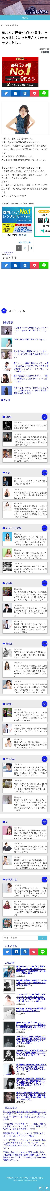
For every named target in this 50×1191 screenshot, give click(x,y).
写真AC (9, 254)
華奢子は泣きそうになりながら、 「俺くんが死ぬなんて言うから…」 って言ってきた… (30, 378)
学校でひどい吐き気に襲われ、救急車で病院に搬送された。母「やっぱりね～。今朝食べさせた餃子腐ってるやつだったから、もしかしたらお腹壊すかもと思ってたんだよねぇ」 (30, 511)
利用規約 (10, 1178)
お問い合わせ (38, 1178)
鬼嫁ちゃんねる (8, 252)
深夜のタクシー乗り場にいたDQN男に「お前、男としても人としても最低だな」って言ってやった (30, 654)
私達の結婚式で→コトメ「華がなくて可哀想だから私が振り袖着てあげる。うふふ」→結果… (30, 925)
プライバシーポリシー (23, 1178)
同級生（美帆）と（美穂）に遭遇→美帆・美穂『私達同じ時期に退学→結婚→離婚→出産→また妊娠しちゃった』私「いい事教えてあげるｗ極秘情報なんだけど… (30, 909)
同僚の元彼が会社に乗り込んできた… (29, 339)
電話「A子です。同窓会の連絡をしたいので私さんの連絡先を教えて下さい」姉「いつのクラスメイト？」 (30, 745)
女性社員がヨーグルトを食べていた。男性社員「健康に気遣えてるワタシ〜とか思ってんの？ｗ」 (30, 849)
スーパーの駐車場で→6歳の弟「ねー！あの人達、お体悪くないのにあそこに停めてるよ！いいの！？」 (30, 569)
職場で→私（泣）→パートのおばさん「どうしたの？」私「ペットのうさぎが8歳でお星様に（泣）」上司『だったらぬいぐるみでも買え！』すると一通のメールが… (30, 805)
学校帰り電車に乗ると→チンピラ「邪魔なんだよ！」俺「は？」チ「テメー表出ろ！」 (30, 731)
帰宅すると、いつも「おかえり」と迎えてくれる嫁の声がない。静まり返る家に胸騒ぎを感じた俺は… (30, 390)
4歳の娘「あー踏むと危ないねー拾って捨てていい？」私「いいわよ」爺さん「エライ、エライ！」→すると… (30, 555)
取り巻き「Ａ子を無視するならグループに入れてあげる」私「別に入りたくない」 (30, 330)
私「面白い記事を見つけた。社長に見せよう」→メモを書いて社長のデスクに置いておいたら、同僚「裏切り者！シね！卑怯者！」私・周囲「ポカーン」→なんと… (30, 671)
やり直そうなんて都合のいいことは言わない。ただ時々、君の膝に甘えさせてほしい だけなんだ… (30, 495)
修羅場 (46, 52)
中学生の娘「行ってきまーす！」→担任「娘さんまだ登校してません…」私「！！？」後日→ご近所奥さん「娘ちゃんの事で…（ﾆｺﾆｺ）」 (24, 1126)
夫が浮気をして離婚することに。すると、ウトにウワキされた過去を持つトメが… (30, 354)
